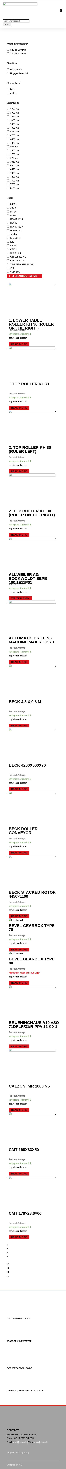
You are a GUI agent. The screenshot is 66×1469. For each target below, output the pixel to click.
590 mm (14, 158)
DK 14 (13, 212)
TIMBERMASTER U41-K (21, 265)
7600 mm (14, 181)
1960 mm (14, 117)
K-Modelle (15, 238)
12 (8, 1272)
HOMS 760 (15, 231)
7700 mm (14, 184)
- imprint (11, 1453)
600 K (13, 208)
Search (7, 24)
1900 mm (14, 113)
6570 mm (14, 169)
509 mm (14, 147)
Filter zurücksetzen (24, 276)
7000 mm (14, 173)
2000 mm (14, 120)
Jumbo (13, 234)
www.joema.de (41, 1442)
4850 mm (14, 139)
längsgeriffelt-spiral (19, 74)
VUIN (13, 268)
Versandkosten (20, 338)
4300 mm (14, 128)
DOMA (13, 216)
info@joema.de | (20, 1442)
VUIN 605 (15, 272)
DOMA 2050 (16, 219)
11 (8, 1268)
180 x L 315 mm (18, 54)
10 (8, 1265)
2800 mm (14, 124)
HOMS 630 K (16, 227)
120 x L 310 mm (18, 50)
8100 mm (14, 188)
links (12, 89)
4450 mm (14, 132)
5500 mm (14, 151)
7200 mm (14, 177)
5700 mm (14, 154)
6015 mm (14, 162)
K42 (12, 242)
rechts (13, 93)
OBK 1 (13, 250)
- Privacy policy (22, 1453)
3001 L (13, 204)
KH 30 (13, 246)
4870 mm (14, 143)
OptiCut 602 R (17, 261)
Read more (19, 344)
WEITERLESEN (20, 598)
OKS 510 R (15, 253)
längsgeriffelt (16, 70)
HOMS (13, 223)
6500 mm (14, 166)
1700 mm (14, 109)
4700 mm (14, 136)
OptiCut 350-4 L (18, 257)
